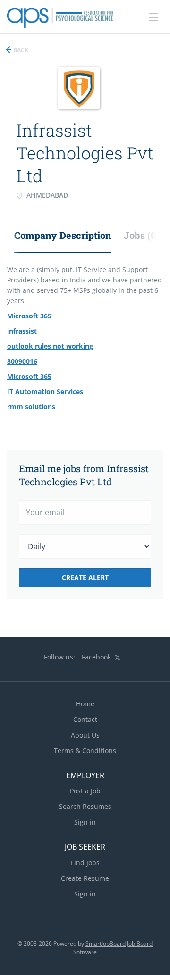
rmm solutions (31, 406)
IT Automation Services (45, 391)
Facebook (96, 656)
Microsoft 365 (29, 315)
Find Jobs (85, 862)
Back (20, 50)
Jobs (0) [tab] (141, 235)
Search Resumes (85, 806)
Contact (85, 719)
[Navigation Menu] (153, 17)
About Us (85, 734)
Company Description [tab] (62, 235)
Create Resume (85, 878)
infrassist (22, 330)
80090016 (22, 361)
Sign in (85, 821)
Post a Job (85, 790)
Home (85, 703)
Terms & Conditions (85, 750)
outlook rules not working (50, 346)
